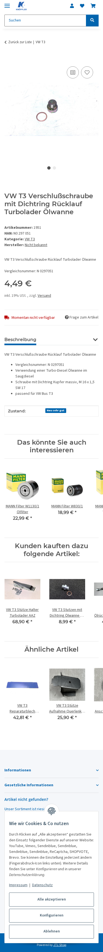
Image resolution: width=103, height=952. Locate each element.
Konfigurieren (51, 915)
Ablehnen (51, 931)
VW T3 (30, 239)
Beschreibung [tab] (20, 339)
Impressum (18, 885)
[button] (72, 6)
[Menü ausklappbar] (7, 3)
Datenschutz (42, 885)
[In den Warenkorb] (8, 59)
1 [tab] (49, 168)
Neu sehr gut (56, 410)
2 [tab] (54, 168)
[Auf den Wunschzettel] (87, 72)
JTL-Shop (59, 945)
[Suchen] (92, 20)
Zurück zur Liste (20, 42)
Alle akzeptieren (51, 899)
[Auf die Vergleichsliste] (73, 72)
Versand (44, 295)
